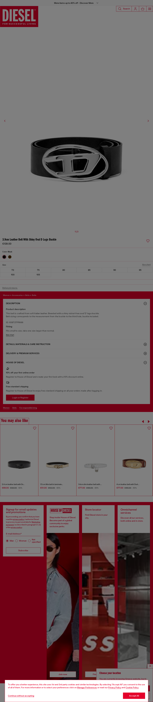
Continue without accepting (21, 696)
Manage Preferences (87, 687)
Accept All (134, 696)
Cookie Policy (132, 687)
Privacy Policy (114, 687)
